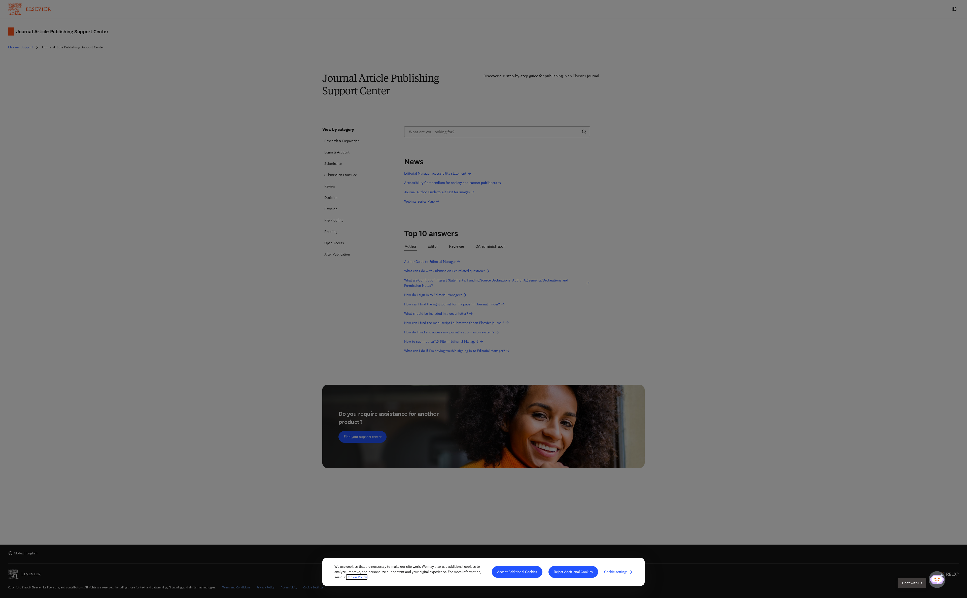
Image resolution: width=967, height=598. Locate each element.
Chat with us (912, 583)
